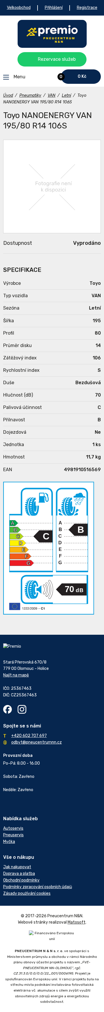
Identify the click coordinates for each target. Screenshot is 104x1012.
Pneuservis (13, 835)
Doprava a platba (19, 873)
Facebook (7, 709)
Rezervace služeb (57, 59)
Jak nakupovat (17, 867)
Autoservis (13, 828)
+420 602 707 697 (29, 735)
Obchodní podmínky (21, 880)
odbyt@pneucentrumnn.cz (36, 742)
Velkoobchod (19, 7)
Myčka (9, 841)
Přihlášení (54, 7)
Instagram (22, 709)
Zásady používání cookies (27, 893)
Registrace (87, 7)
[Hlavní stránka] (52, 34)
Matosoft (77, 922)
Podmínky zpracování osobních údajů (37, 886)
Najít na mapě (16, 675)
